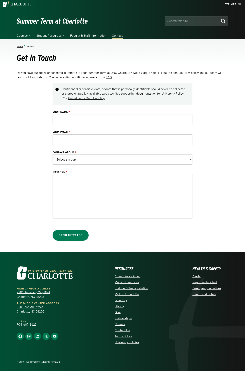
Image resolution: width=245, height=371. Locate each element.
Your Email (61, 132)
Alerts (196, 276)
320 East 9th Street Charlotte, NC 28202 (30, 309)
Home (20, 46)
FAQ (109, 77)
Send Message (71, 235)
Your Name (61, 112)
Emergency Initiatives (206, 288)
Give (118, 312)
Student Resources (49, 35)
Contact (117, 35)
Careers (120, 324)
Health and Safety (204, 294)
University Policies (127, 342)
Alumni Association (127, 276)
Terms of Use (123, 336)
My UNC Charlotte (127, 294)
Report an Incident (204, 282)
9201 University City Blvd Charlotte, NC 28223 (33, 295)
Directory (121, 300)
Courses (22, 35)
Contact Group (64, 152)
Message (60, 171)
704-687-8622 (26, 324)
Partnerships (123, 318)
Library (119, 306)
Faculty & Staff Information (88, 35)
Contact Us (122, 330)
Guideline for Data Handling (86, 98)
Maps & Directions (127, 282)
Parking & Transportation (131, 288)
